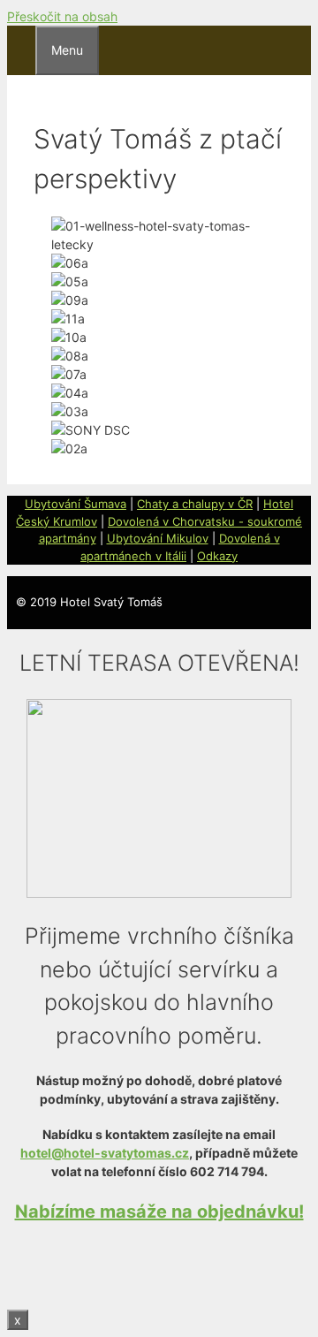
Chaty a (159, 504)
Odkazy (217, 556)
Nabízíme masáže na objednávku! (159, 1211)
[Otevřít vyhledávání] (21, 47)
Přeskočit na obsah (62, 16)
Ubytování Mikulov (157, 538)
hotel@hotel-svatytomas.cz (104, 1152)
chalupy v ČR (217, 504)
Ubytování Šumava (75, 504)
